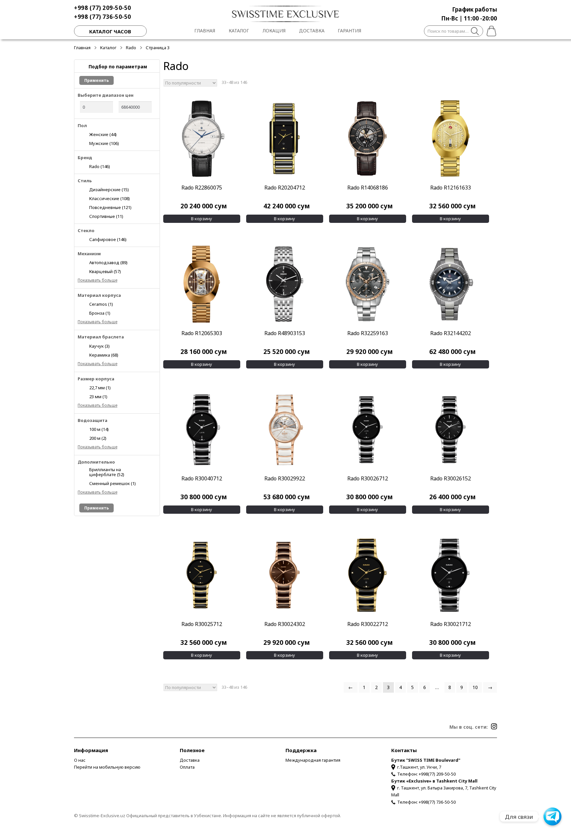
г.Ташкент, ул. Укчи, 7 (419, 767)
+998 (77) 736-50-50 (102, 16)
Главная (204, 30)
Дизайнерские (109, 189)
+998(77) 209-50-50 (437, 774)
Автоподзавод (108, 262)
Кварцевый (105, 271)
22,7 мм (100, 387)
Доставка (311, 30)
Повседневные (110, 207)
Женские (103, 134)
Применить (96, 80)
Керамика (103, 355)
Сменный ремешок (112, 483)
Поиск (475, 32)
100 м (99, 429)
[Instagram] (494, 726)
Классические (109, 198)
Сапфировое (108, 239)
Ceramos (101, 304)
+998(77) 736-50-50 (437, 802)
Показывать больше (97, 280)
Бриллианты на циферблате (106, 472)
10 (475, 687)
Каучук (99, 346)
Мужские (104, 143)
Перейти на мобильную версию (107, 767)
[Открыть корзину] (490, 30)
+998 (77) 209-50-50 (102, 8)
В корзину (201, 219)
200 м (97, 438)
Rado (131, 48)
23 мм (98, 396)
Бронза (99, 313)
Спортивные (106, 216)
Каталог (239, 30)
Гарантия (349, 30)
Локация (274, 30)
